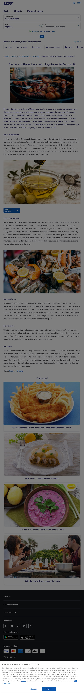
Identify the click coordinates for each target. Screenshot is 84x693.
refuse (23, 681)
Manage (34, 689)
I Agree (49, 689)
